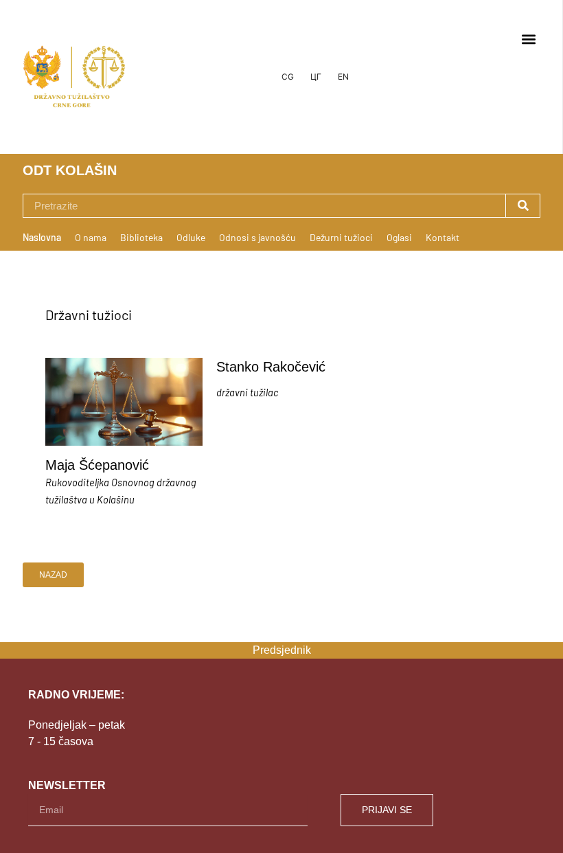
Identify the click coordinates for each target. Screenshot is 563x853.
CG (288, 76)
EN (343, 76)
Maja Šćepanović (97, 465)
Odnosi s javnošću (257, 237)
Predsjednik (282, 650)
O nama (90, 237)
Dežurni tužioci (341, 237)
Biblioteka (141, 237)
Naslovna (42, 237)
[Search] (522, 205)
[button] (528, 38)
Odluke (190, 237)
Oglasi (399, 237)
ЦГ (315, 76)
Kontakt (442, 237)
